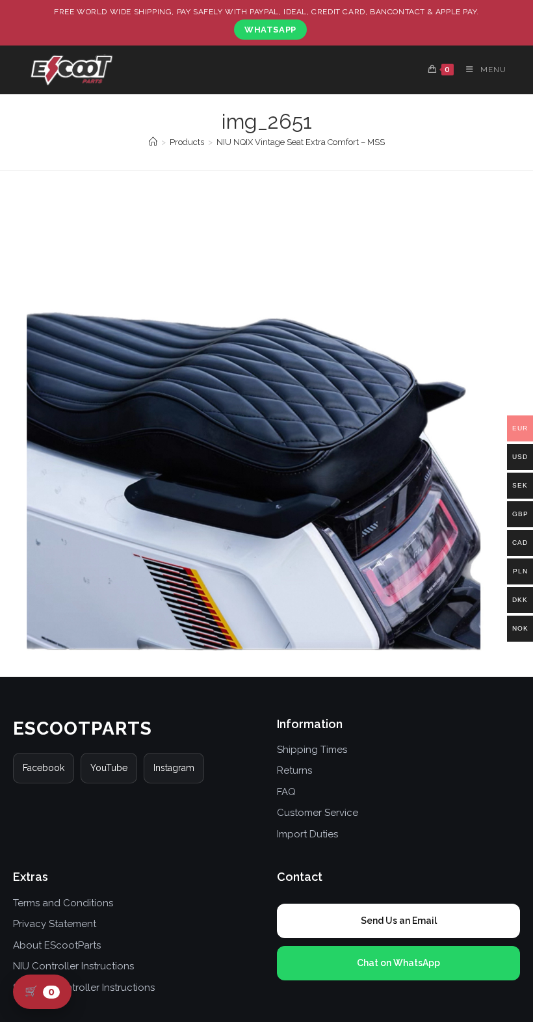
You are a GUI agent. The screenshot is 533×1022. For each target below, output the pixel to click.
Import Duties (307, 834)
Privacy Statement (54, 924)
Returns (294, 770)
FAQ (286, 792)
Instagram (173, 768)
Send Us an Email (399, 920)
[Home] (153, 142)
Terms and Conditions (63, 903)
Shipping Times (312, 749)
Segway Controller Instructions (84, 987)
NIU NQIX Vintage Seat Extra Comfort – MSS (300, 142)
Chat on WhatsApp (398, 963)
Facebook (43, 768)
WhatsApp (270, 29)
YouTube (108, 768)
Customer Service (317, 813)
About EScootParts (57, 945)
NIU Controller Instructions (73, 966)
